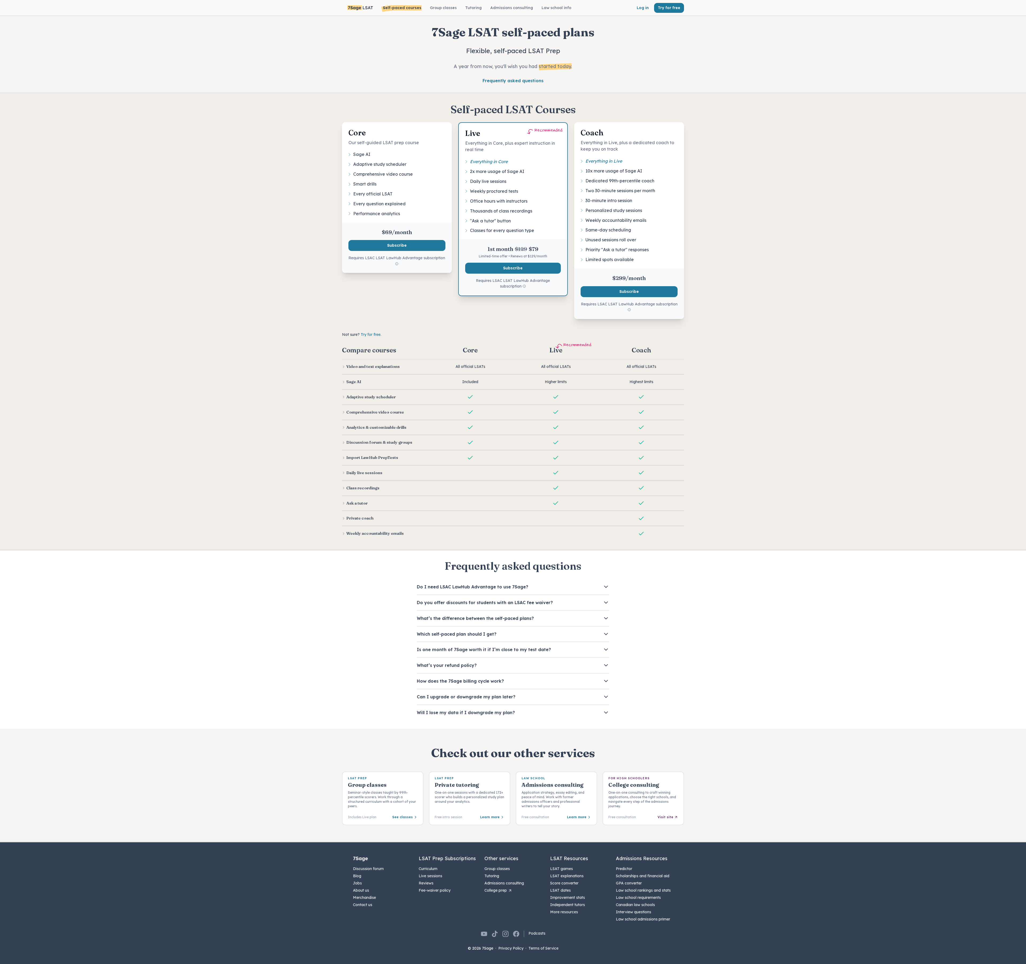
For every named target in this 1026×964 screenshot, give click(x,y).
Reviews (426, 883)
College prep (495, 890)
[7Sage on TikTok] (495, 934)
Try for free (669, 7)
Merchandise (364, 897)
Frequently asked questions (513, 80)
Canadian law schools (635, 904)
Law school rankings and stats (643, 890)
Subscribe (397, 245)
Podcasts (536, 933)
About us (361, 890)
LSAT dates (560, 890)
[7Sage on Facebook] (516, 934)
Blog (357, 875)
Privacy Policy (510, 948)
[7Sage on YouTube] (484, 934)
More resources (564, 912)
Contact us (362, 904)
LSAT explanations (567, 875)
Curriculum (428, 868)
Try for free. (371, 334)
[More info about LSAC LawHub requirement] (396, 264)
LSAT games (561, 868)
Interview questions (633, 912)
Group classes (497, 868)
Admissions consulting (504, 883)
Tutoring (491, 875)
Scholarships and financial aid (642, 875)
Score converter (564, 883)
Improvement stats (567, 897)
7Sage (360, 858)
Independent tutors (567, 904)
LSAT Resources (569, 858)
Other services (501, 858)
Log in (643, 7)
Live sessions (430, 875)
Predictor (624, 868)
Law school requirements (638, 897)
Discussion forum (368, 868)
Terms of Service (543, 948)
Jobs (357, 883)
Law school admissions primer (643, 919)
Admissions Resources (641, 858)
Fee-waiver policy (434, 890)
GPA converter (629, 883)
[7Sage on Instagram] (505, 934)
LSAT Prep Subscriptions (447, 858)
